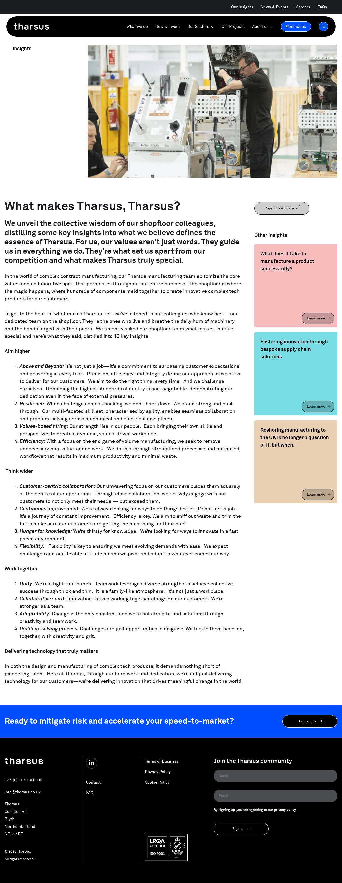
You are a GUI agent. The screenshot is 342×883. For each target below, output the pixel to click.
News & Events (274, 7)
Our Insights (242, 7)
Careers (303, 7)
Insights (21, 48)
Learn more (316, 318)
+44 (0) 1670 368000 (23, 780)
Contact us (307, 721)
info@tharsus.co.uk (23, 792)
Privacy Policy (158, 772)
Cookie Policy (157, 782)
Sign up (238, 829)
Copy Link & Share (280, 208)
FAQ (89, 793)
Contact (93, 782)
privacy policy (285, 810)
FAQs (322, 7)
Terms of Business (162, 761)
